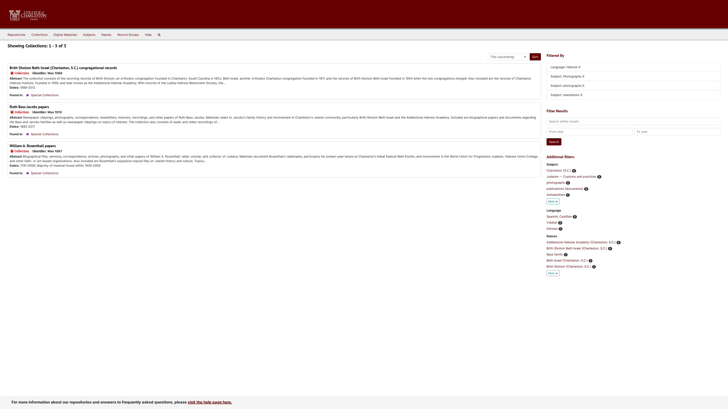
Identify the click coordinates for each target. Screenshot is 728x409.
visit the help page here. (210, 402)
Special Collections (44, 95)
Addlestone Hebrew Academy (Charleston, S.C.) (582, 242)
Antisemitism (556, 195)
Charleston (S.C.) (559, 170)
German (553, 228)
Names (106, 35)
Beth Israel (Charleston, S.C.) (568, 260)
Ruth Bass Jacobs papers (29, 106)
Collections (39, 35)
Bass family (555, 254)
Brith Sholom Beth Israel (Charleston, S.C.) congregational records (63, 67)
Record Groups (128, 35)
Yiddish (552, 222)
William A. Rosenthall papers (33, 145)
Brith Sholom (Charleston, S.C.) (569, 266)
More (551, 201)
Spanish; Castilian (560, 216)
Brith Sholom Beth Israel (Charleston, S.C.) (577, 248)
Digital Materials (65, 35)
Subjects (89, 35)
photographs (556, 182)
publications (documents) (565, 188)
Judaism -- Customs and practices (572, 176)
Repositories (16, 35)
